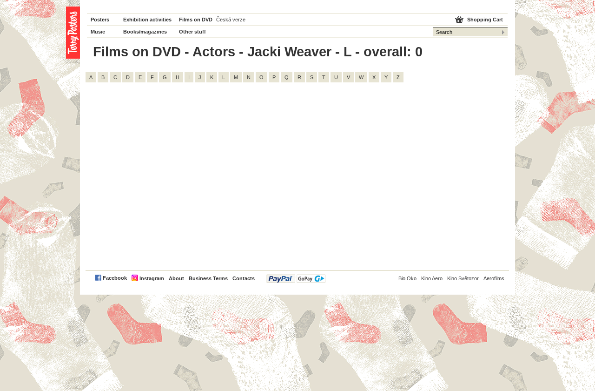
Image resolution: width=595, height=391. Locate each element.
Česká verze (230, 19)
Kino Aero (432, 278)
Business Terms (208, 278)
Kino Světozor (463, 278)
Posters (100, 19)
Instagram (151, 278)
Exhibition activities (147, 19)
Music (98, 31)
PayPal (295, 278)
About (176, 278)
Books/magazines (145, 31)
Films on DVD (195, 19)
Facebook (115, 278)
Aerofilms (493, 278)
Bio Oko (407, 278)
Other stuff (192, 31)
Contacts (243, 278)
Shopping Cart (485, 19)
